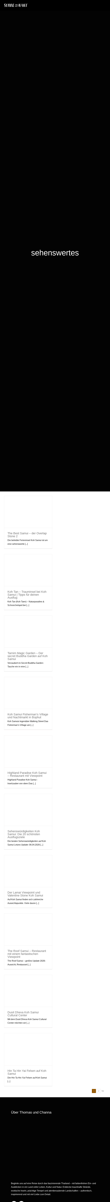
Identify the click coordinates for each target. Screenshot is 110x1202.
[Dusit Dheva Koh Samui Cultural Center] (28, 991)
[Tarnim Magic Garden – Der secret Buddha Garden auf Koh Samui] (28, 632)
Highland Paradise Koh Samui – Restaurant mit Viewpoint (28, 743)
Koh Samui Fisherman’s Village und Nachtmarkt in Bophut (28, 684)
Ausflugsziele (18, 819)
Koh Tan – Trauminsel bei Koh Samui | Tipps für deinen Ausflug (28, 560)
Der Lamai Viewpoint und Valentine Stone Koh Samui (28, 861)
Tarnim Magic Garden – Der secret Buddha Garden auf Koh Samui (28, 623)
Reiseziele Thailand (35, 577)
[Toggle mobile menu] (105, 4)
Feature (16, 577)
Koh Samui (16, 517)
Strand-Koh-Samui (41, 1057)
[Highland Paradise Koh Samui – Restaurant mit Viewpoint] (28, 751)
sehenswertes (39, 517)
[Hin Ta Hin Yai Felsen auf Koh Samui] (28, 1049)
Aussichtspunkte (27, 517)
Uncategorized (36, 822)
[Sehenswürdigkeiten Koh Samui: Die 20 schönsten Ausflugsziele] (28, 810)
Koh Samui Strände (39, 1054)
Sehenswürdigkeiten (28, 520)
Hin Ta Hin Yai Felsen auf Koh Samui (28, 1041)
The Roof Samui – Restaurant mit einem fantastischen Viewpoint (28, 921)
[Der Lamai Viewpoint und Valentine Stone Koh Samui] (28, 871)
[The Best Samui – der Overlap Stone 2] (28, 512)
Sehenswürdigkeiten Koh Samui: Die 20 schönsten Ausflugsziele (28, 798)
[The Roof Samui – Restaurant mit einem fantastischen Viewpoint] (28, 929)
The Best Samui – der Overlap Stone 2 (28, 504)
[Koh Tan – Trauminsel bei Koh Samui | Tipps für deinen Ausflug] (28, 570)
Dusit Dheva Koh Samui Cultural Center (28, 984)
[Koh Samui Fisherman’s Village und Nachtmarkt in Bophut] (28, 693)
